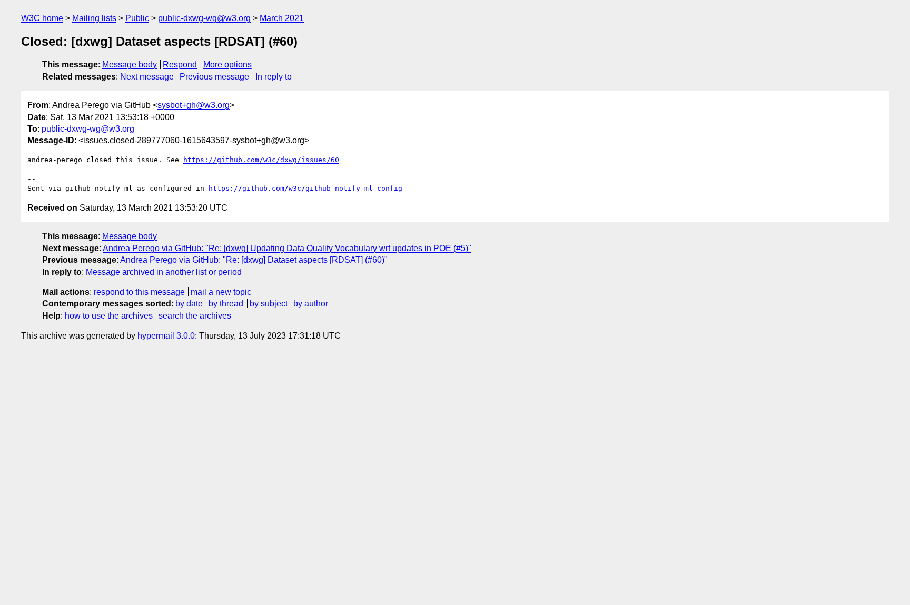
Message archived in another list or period (164, 271)
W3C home (42, 18)
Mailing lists (94, 18)
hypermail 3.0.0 (166, 335)
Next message (147, 76)
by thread (226, 303)
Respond (180, 64)
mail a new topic (221, 291)
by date (189, 303)
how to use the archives (109, 315)
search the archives (195, 315)
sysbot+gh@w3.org (193, 105)
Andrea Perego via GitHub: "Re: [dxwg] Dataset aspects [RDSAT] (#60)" (254, 259)
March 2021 (282, 18)
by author (310, 303)
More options (227, 64)
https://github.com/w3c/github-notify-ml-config (305, 188)
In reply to (273, 76)
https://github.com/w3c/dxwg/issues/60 (261, 160)
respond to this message (139, 291)
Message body (129, 64)
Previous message (214, 76)
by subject (269, 303)
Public (137, 18)
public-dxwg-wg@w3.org (204, 18)
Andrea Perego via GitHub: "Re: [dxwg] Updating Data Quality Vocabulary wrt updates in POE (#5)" (287, 248)
